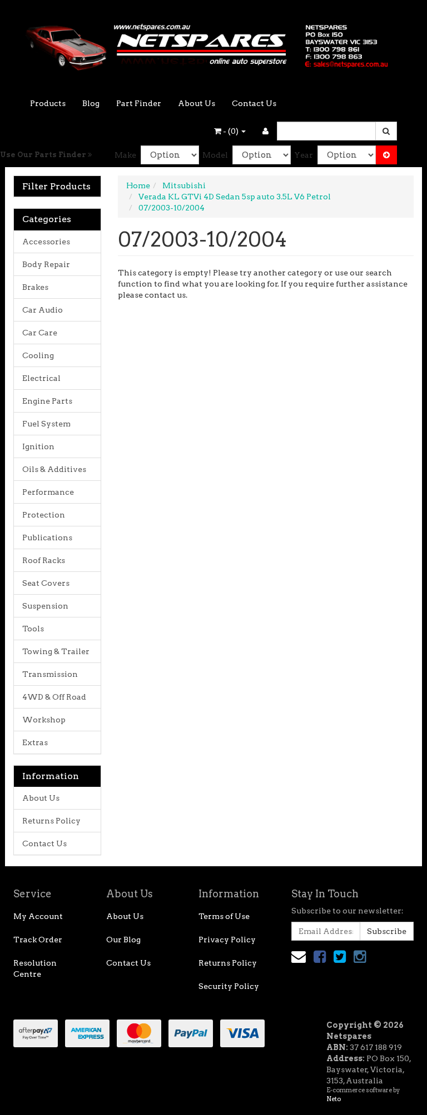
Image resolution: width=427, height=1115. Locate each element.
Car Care (39, 332)
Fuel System (46, 423)
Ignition (38, 446)
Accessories (46, 241)
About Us (196, 103)
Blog (91, 103)
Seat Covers (45, 583)
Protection (43, 514)
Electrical (41, 378)
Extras (35, 742)
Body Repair (46, 264)
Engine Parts (47, 400)
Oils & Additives (54, 469)
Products (48, 103)
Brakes (35, 287)
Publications (47, 537)
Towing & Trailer (56, 651)
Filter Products (56, 187)
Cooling (38, 355)
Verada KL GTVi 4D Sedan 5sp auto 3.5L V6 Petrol (234, 196)
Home (138, 185)
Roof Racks (43, 560)
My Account (38, 916)
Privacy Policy (227, 939)
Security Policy (228, 986)
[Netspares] (213, 43)
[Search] (386, 131)
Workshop (44, 719)
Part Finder (138, 103)
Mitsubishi (184, 185)
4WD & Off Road (54, 696)
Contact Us (254, 103)
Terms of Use (224, 916)
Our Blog (123, 939)
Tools (33, 628)
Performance (48, 492)
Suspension (45, 605)
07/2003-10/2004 (171, 207)
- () (230, 131)
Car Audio (42, 309)
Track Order (37, 939)
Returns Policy (51, 820)
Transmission (50, 674)
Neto (333, 1099)
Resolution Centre (35, 968)
